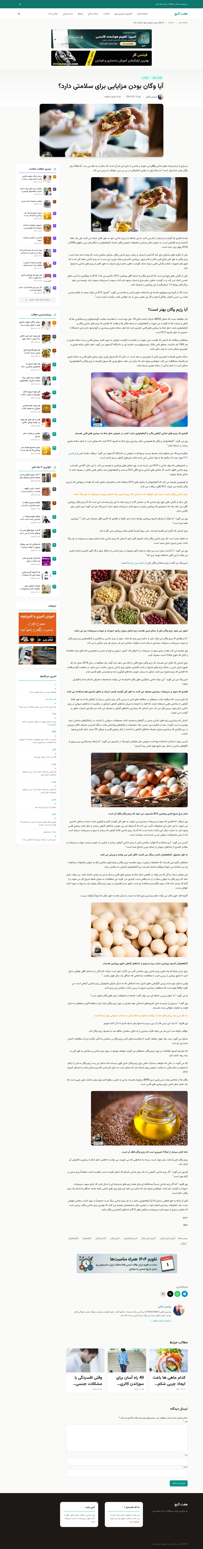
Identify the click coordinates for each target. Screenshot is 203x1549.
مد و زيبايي (68, 14)
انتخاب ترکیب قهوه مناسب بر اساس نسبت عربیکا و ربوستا (31, 490)
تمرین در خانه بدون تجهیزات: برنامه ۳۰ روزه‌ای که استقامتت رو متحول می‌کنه (37, 741)
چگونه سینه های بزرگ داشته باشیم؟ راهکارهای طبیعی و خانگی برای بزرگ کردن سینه (31, 190)
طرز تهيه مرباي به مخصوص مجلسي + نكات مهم (30, 365)
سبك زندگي (93, 14)
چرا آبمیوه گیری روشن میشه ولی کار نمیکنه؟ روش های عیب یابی (31, 574)
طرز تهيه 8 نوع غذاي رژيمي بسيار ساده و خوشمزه (31, 351)
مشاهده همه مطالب (161, 1321)
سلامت (106, 14)
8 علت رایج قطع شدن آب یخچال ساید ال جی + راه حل (29, 532)
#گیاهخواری (73, 1238)
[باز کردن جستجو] (18, 14)
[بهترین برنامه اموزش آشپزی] (37, 628)
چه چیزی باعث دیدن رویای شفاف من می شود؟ (37, 707)
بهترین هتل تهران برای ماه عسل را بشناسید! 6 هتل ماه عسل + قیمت (38, 823)
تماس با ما (53, 14)
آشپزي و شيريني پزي (123, 14)
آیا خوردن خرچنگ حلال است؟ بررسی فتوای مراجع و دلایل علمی (39, 773)
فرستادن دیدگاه (178, 1483)
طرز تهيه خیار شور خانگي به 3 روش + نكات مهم (30, 338)
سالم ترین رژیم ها (135, 563)
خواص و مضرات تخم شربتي (31, 201)
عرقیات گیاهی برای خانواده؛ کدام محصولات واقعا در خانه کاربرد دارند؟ (29, 587)
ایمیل (185, 1466)
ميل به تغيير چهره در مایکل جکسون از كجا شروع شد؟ (39, 723)
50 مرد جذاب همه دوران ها (45, 757)
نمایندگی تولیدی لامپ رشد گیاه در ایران (31, 560)
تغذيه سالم (157, 77)
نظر (185, 1421)
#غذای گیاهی (100, 1238)
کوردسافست (115, 1515)
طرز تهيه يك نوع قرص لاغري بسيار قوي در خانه (31, 276)
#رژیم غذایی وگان (148, 1238)
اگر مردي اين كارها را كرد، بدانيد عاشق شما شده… (30, 289)
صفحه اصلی (142, 14)
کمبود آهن (159, 494)
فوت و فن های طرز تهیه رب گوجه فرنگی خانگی (30, 421)
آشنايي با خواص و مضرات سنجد (32, 239)
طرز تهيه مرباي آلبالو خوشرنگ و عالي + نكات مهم (30, 393)
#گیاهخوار (87, 1238)
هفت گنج (181, 1504)
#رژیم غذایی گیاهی (167, 1238)
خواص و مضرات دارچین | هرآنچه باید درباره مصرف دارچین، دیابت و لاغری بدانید (31, 264)
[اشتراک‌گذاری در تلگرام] (185, 1294)
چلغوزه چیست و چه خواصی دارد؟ (43, 692)
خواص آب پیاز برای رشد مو (45, 807)
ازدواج (80, 14)
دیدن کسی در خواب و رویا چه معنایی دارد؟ (39, 839)
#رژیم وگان (114, 1238)
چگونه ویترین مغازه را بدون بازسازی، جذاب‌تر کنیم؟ (31, 504)
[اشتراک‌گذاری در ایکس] (170, 1294)
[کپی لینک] (163, 1294)
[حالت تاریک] (18, 4)
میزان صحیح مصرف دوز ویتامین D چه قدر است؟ (33, 214)
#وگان (183, 1243)
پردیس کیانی (151, 97)
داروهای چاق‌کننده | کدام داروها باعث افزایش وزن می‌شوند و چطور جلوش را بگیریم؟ (32, 226)
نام (186, 1455)
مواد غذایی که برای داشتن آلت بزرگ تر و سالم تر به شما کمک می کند (30, 251)
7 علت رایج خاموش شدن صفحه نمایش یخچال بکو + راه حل (30, 476)
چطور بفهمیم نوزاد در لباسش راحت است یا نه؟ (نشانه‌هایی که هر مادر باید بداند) (30, 518)
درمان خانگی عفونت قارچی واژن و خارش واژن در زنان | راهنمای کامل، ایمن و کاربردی (31, 177)
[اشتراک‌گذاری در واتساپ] (177, 1294)
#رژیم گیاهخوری (130, 1238)
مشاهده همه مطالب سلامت (39, 299)
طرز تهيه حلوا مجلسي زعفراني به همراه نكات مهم (31, 407)
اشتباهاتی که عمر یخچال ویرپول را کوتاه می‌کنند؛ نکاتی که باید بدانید (30, 546)
